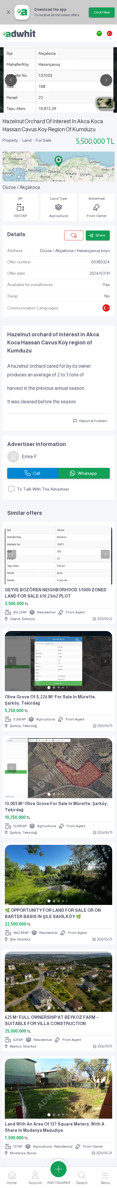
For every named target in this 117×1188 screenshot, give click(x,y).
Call (36, 473)
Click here (102, 12)
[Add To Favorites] (73, 235)
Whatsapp (87, 473)
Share (100, 235)
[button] (58, 161)
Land (27, 140)
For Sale (43, 140)
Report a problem (93, 421)
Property (10, 140)
